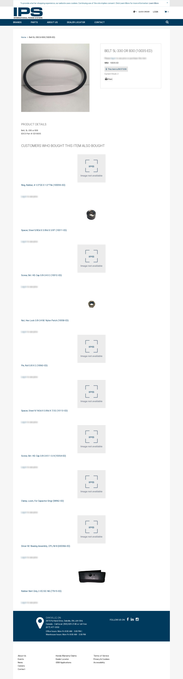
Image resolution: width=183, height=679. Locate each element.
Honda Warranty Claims (66, 656)
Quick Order (144, 12)
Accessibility (99, 662)
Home (24, 37)
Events (21, 659)
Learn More (154, 3)
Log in (24, 196)
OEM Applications (63, 662)
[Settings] (135, 11)
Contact (99, 22)
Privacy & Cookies (101, 659)
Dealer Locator (76, 22)
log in (113, 58)
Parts (34, 22)
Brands (17, 22)
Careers (21, 666)
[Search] (167, 22)
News (20, 662)
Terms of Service (101, 656)
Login (155, 12)
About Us (52, 22)
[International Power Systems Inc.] (28, 13)
